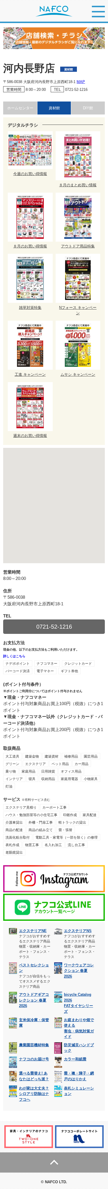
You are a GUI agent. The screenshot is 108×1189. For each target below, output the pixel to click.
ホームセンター (20, 108)
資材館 (54, 108)
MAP (81, 82)
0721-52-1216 (76, 89)
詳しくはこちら (14, 656)
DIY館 (88, 108)
